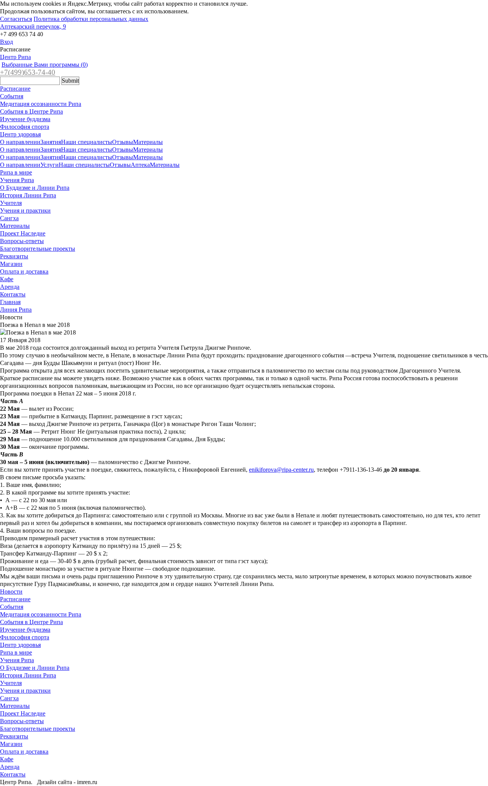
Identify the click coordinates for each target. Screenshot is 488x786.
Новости (11, 591)
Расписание (15, 88)
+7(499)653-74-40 (27, 72)
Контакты (13, 294)
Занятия (50, 142)
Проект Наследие (22, 233)
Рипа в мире (16, 172)
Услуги (49, 165)
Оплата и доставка (24, 271)
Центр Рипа (15, 57)
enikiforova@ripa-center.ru (281, 469)
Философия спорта (24, 126)
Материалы (148, 142)
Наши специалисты (86, 142)
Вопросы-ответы (22, 241)
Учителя (11, 203)
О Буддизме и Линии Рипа (34, 187)
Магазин (11, 264)
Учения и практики (25, 210)
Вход (6, 41)
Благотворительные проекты (37, 248)
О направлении (20, 142)
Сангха (9, 218)
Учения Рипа (17, 180)
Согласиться (16, 19)
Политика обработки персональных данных (91, 19)
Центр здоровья (20, 134)
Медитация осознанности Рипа (40, 104)
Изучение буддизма (25, 119)
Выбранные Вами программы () (45, 64)
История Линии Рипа (28, 195)
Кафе (6, 279)
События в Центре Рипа (31, 111)
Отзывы (122, 142)
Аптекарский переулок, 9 (33, 26)
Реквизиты (14, 256)
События (11, 96)
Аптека (140, 165)
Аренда (9, 286)
